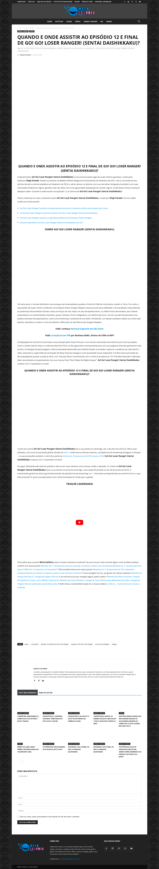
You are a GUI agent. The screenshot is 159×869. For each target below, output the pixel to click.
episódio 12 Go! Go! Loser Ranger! (82, 644)
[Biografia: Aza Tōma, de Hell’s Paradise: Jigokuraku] (104, 737)
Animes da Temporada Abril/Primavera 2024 (83, 456)
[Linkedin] (44, 680)
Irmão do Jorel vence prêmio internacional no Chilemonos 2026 (28, 749)
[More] (41, 654)
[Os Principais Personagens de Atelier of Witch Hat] (54, 737)
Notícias (59, 21)
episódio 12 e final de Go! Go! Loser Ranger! (55, 644)
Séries (77, 21)
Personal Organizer (103, 2)
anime (26, 644)
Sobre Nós (21, 2)
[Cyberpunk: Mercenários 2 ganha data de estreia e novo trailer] (28, 706)
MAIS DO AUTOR (45, 693)
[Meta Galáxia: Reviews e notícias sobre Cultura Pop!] (79, 11)
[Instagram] (128, 1)
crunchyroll (34, 644)
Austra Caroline (25, 55)
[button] (139, 22)
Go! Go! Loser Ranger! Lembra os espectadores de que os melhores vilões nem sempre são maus (64, 208)
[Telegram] (35, 654)
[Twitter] (136, 1)
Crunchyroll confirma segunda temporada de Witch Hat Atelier (53, 718)
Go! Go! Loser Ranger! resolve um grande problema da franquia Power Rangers (56, 217)
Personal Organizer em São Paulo (87, 328)
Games (109, 21)
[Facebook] (124, 1)
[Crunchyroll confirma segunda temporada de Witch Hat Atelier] (54, 706)
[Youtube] (140, 1)
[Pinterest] (132, 1)
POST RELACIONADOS (27, 693)
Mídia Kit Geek (87, 2)
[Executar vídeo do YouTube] (79, 522)
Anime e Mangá (90, 21)
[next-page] (22, 761)
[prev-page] (18, 761)
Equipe (77, 2)
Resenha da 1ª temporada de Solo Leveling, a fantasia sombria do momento (76, 565)
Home (49, 21)
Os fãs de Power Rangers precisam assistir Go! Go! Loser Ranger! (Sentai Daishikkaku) (59, 213)
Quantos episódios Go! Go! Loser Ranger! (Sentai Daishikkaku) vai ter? (51, 222)
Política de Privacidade (63, 2)
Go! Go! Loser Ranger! (102, 644)
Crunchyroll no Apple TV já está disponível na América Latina (78, 718)
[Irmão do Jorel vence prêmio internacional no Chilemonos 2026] (28, 737)
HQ (101, 21)
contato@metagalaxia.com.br (69, 859)
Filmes (69, 21)
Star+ (66, 452)
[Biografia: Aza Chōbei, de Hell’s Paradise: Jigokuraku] (79, 737)
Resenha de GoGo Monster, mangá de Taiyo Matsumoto (85, 580)
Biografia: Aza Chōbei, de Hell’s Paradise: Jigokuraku (78, 749)
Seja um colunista (44, 2)
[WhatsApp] (30, 654)
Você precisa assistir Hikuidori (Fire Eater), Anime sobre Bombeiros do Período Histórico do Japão (130, 752)
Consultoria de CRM (61, 335)
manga (114, 644)
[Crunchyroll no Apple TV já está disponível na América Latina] (79, 706)
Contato (31, 2)
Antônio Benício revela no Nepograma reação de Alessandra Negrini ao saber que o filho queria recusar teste (130, 721)
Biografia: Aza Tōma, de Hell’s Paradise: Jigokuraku (103, 749)
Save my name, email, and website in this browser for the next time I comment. (50, 817)
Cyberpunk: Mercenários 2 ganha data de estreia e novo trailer (28, 718)
